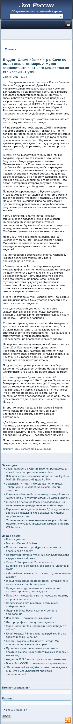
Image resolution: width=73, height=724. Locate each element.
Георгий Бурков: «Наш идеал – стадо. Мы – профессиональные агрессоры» (34, 642)
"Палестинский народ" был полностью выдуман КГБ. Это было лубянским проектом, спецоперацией (36, 671)
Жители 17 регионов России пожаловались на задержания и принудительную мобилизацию (35, 503)
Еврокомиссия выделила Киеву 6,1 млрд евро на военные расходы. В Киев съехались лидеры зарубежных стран (37, 513)
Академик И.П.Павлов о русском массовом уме (36, 659)
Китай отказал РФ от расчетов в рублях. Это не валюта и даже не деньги (36, 635)
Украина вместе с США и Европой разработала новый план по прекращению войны (36, 470)
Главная (10, 49)
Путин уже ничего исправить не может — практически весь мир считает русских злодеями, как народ (37, 652)
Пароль (8, 698)
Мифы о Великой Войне (21, 543)
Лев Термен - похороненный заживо (29, 617)
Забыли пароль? (16, 709)
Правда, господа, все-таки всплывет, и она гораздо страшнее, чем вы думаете (33, 590)
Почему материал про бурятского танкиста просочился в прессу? (33, 549)
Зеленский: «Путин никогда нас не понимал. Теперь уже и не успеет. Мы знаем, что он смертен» (34, 487)
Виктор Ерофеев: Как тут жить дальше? (31, 622)
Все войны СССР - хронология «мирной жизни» (36, 663)
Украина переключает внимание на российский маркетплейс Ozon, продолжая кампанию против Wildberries (37, 524)
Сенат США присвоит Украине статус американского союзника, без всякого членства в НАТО (37, 566)
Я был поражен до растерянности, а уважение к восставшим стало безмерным (37, 582)
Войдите (8, 449)
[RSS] (68, 720)
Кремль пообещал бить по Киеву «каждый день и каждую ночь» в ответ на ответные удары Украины (38, 496)
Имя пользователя (16, 687)
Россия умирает (16, 539)
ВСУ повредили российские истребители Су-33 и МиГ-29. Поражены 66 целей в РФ (37, 477)
